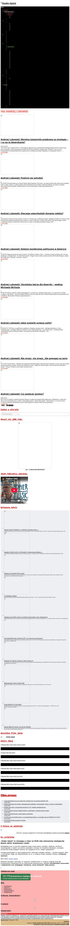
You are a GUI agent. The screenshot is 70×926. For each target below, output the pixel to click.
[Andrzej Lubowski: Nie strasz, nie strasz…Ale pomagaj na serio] (17, 354)
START (6, 10)
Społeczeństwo (8, 20)
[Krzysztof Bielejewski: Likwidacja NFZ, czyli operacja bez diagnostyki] (17, 636)
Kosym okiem (15, 66)
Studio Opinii (4, 920)
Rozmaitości (7, 43)
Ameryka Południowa (13, 83)
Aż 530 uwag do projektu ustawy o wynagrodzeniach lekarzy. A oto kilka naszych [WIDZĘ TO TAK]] (32, 817)
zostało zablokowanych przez (17, 877)
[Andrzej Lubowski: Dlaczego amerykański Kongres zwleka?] (17, 209)
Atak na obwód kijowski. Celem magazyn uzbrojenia (18, 814)
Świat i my (7, 75)
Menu (2, 7)
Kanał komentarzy (9, 890)
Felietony (10, 49)
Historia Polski (15, 17)
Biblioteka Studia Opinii (14, 86)
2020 (12, 23)
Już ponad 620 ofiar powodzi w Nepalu (14, 820)
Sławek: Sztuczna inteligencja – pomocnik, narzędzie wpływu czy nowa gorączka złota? (27, 915)
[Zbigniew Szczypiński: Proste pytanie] (17, 572)
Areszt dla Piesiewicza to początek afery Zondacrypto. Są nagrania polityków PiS (26, 801)
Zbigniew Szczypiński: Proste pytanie (14, 573)
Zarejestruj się (8, 886)
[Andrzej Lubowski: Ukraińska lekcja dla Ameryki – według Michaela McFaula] (17, 280)
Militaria (10, 39)
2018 (12, 27)
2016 (12, 30)
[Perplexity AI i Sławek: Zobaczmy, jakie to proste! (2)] (17, 659)
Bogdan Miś (14, 95)
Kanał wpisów (8, 889)
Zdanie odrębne (15, 57)
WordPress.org (8, 892)
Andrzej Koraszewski (17, 94)
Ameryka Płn (11, 81)
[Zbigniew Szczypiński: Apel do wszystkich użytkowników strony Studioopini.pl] (17, 615)
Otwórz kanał (10, 737)
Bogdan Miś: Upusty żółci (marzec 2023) (22, 772)
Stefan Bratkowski (16, 91)
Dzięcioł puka (14, 52)
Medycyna (10, 37)
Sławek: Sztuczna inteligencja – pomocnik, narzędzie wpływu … (21, 529)
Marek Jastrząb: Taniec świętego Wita (14, 683)
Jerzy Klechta (14, 55)
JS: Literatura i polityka (10, 596)
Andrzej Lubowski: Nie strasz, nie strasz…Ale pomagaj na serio (34, 358)
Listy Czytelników (13, 71)
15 (7, 405)
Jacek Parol (14, 60)
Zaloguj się (7, 887)
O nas (5, 84)
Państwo (10, 14)
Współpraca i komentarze (14, 87)
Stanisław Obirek (15, 98)
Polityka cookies (12, 107)
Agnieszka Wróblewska (17, 104)
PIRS (9, 19)
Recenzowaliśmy (12, 45)
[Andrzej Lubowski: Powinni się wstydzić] (17, 174)
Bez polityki (11, 46)
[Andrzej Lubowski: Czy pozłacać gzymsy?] (17, 390)
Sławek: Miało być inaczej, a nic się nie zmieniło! (17, 727)
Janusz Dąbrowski (16, 92)
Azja (9, 80)
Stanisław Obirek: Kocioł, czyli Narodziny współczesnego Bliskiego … (23, 552)
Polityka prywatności (13, 106)
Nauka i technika (12, 42)
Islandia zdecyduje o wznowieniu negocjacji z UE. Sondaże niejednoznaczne (25, 807)
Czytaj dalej (4, 152)
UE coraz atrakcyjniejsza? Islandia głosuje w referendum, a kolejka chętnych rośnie (26, 810)
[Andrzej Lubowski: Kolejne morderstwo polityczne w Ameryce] (17, 245)
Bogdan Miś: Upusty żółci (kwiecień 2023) (22, 764)
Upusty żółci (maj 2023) (13, 756)
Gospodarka (14, 16)
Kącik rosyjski (11, 74)
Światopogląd (11, 31)
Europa (9, 77)
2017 (12, 28)
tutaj (68, 923)
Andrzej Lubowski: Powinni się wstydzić (22, 177)
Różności (13, 65)
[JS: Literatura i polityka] (17, 594)
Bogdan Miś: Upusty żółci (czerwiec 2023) (22, 748)
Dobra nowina (11, 72)
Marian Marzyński (16, 59)
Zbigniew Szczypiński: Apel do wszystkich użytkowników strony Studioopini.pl (25, 617)
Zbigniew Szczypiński (17, 103)
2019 (12, 25)
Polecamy (10, 13)
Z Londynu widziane (16, 68)
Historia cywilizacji (13, 36)
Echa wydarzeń (12, 48)
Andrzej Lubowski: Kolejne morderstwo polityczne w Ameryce (33, 248)
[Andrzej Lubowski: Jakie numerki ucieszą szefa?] (17, 319)
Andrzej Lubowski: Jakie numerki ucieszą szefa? (26, 322)
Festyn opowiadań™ (16, 62)
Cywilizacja (7, 34)
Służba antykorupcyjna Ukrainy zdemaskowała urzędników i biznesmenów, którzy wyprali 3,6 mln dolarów (33, 804)
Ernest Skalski (15, 101)
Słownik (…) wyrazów (17, 51)
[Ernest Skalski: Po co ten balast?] (17, 702)
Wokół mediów (12, 33)
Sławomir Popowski (16, 100)
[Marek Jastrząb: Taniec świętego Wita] (17, 681)
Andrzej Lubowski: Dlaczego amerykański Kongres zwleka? (32, 213)
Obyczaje (10, 22)
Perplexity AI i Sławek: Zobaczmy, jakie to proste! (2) (18, 661)
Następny (10, 405)
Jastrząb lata (14, 54)
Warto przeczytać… (9, 11)
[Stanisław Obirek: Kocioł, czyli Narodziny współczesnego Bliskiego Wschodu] (17, 550)
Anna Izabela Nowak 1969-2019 (20, 97)
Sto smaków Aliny (16, 63)
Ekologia (10, 40)
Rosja (12, 78)
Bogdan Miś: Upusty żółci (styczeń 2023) (22, 788)
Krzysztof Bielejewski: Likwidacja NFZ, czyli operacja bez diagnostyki (23, 638)
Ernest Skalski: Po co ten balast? (13, 704)
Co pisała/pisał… (12, 89)
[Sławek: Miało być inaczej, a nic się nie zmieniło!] (17, 725)
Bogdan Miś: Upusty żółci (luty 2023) (20, 780)
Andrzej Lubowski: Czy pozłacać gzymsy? (22, 393)
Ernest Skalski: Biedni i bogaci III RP (18, 69)
